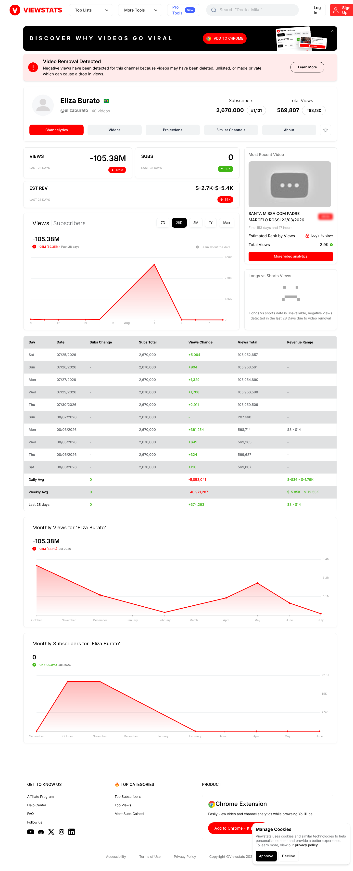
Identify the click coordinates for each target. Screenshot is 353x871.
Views (40, 223)
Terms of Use (150, 857)
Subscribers (69, 223)
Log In (317, 10)
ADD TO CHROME (228, 38)
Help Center (36, 805)
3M (195, 223)
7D (163, 223)
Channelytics (56, 130)
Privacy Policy (185, 857)
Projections (172, 130)
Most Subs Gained (129, 814)
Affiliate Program (40, 797)
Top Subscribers (128, 797)
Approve (266, 856)
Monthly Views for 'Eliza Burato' (69, 527)
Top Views (123, 805)
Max (226, 223)
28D (179, 223)
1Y (211, 223)
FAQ (30, 814)
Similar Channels (230, 130)
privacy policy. (307, 845)
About (289, 130)
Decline (288, 856)
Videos (115, 130)
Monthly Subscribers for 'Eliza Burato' (76, 643)
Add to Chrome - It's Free (238, 828)
